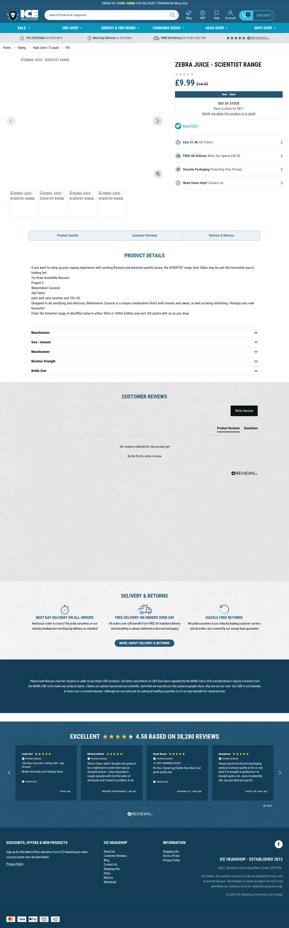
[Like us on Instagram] (279, 844)
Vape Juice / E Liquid (45, 48)
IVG (67, 48)
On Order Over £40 (183, 38)
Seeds (166, 28)
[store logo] (22, 15)
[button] (11, 120)
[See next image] (157, 121)
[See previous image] (11, 121)
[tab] (228, 429)
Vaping (22, 48)
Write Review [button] (244, 411)
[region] (144, 773)
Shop (70, 28)
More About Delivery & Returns (144, 643)
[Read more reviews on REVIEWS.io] (140, 814)
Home (7, 48)
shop (215, 28)
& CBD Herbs (118, 28)
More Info (180, 3)
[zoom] (158, 174)
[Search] (174, 14)
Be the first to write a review (144, 456)
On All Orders (44, 38)
